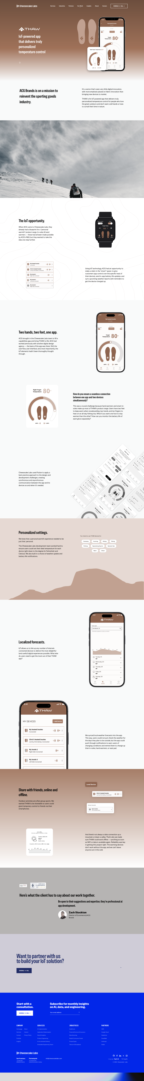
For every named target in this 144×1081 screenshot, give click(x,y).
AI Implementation (42, 1029)
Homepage (19, 1029)
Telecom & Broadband (75, 1044)
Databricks (104, 1035)
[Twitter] (123, 1056)
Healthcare (72, 1029)
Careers (104, 6)
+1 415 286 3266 (19, 1060)
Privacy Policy (27, 1035)
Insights (89, 6)
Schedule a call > (119, 6)
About (97, 6)
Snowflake (104, 1038)
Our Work (80, 6)
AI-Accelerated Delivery (43, 1041)
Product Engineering (42, 1038)
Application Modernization (44, 1032)
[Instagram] (127, 1056)
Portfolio (18, 1038)
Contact (18, 1035)
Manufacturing (73, 1035)
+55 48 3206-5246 (32, 1060)
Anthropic (104, 1041)
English (116, 1059)
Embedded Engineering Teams (45, 1044)
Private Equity (72, 1041)
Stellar (103, 1044)
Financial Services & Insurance (77, 1032)
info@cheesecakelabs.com (54, 1058)
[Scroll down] (20, 62)
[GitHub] (114, 1056)
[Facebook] (117, 1056)
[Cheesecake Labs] (26, 6)
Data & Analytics (41, 1035)
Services (52, 6)
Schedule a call (24, 970)
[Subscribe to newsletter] (79, 1012)
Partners (71, 6)
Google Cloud (105, 1032)
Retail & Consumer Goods (76, 1038)
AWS (102, 1029)
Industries (62, 6)
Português (125, 1059)
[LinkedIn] (120, 1056)
